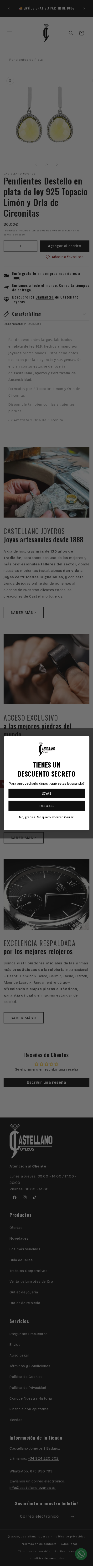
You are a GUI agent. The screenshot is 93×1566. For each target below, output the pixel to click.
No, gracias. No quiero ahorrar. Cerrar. (46, 817)
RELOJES (47, 806)
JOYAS (46, 793)
